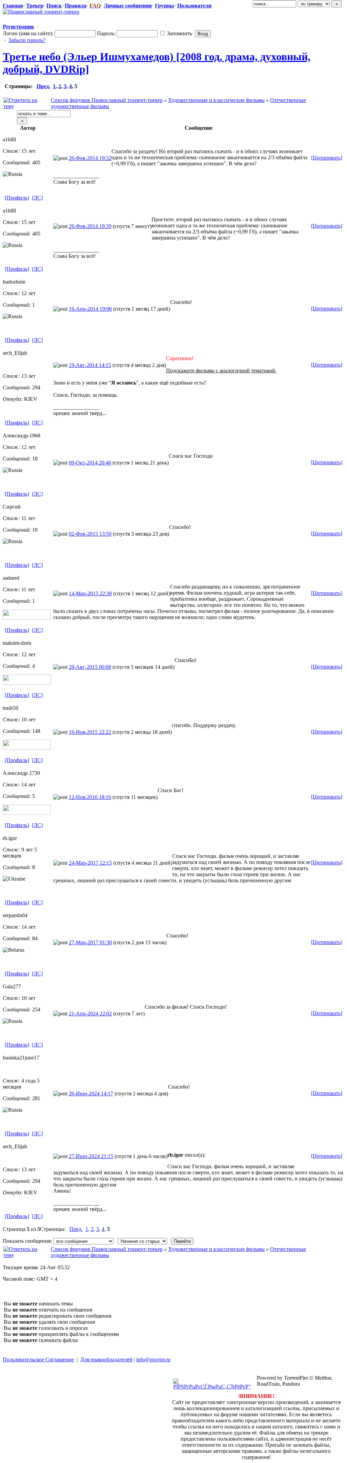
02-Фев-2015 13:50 (90, 534)
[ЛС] (37, 198)
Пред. (43, 86)
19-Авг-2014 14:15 (90, 365)
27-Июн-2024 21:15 (91, 1156)
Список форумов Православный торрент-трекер (107, 100)
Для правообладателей (106, 1359)
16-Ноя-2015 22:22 (90, 732)
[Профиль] (17, 198)
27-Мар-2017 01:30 (90, 942)
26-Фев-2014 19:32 (90, 158)
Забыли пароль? (26, 40)
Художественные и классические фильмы (216, 100)
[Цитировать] (326, 158)
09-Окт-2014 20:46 (90, 463)
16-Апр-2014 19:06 (90, 309)
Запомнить (179, 33)
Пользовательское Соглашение (38, 1359)
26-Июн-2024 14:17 (91, 1093)
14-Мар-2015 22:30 (90, 593)
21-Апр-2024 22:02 (90, 1013)
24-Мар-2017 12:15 (90, 863)
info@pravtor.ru (153, 1359)
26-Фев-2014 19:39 (90, 226)
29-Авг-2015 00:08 (90, 667)
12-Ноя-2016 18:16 (90, 797)
